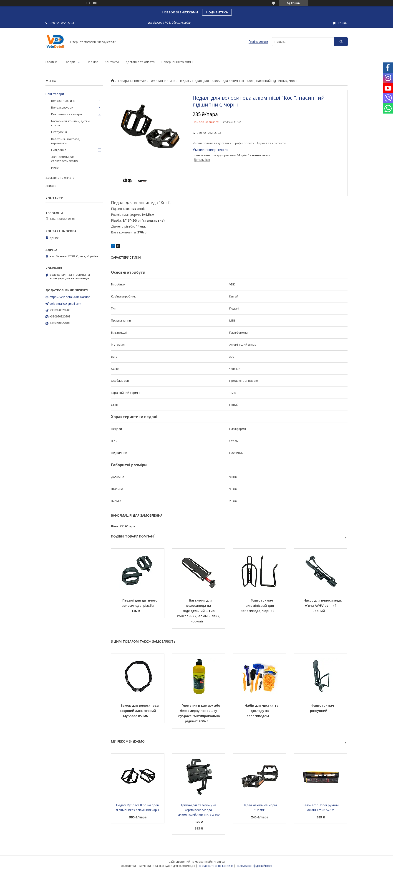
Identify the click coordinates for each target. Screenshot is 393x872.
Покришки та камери (66, 114)
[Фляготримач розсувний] (320, 676)
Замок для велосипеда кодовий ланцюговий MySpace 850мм (140, 710)
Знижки (50, 186)
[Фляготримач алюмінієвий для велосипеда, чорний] (259, 571)
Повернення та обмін (177, 62)
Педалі (184, 81)
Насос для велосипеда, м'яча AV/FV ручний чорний (323, 605)
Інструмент (59, 132)
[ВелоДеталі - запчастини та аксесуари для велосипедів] (55, 50)
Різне (55, 168)
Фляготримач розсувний (322, 708)
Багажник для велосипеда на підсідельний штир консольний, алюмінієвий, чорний (199, 610)
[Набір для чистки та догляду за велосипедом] (259, 676)
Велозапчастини (162, 81)
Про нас (92, 62)
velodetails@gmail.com (65, 303)
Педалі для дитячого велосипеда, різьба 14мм (140, 605)
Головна (51, 62)
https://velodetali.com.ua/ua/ (70, 297)
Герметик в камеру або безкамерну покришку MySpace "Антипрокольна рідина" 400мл (199, 713)
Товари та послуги (131, 81)
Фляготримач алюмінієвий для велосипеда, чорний (258, 605)
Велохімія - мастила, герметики (65, 141)
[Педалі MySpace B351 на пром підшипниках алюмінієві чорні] (137, 776)
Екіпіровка (58, 150)
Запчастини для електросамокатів (64, 159)
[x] (118, 247)
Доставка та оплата (140, 62)
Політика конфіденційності (254, 866)
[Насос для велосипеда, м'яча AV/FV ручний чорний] (320, 571)
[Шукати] (341, 41)
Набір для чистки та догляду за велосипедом (262, 710)
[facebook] (113, 247)
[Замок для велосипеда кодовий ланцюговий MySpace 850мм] (137, 676)
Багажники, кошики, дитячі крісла (70, 123)
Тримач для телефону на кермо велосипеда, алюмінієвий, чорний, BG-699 (198, 810)
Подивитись (217, 12)
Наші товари (54, 94)
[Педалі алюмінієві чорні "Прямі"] (259, 776)
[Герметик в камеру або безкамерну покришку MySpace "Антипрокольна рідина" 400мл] (198, 676)
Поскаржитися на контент (215, 866)
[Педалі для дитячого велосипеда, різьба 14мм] (137, 571)
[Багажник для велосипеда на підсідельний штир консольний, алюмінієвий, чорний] (198, 571)
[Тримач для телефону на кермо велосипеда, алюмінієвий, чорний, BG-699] (198, 776)
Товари (69, 62)
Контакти (112, 62)
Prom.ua (219, 862)
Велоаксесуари (62, 107)
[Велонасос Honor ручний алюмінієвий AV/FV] (320, 776)
